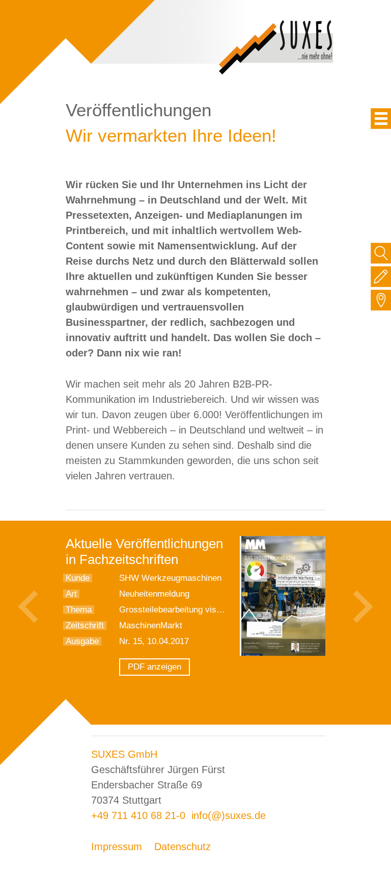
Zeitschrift (85, 625)
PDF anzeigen (154, 667)
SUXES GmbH (124, 754)
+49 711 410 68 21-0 (138, 815)
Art (71, 594)
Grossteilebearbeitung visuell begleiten (192, 610)
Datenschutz (182, 846)
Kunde (78, 578)
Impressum (116, 846)
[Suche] (381, 253)
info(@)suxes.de (228, 815)
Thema (79, 609)
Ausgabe (82, 641)
